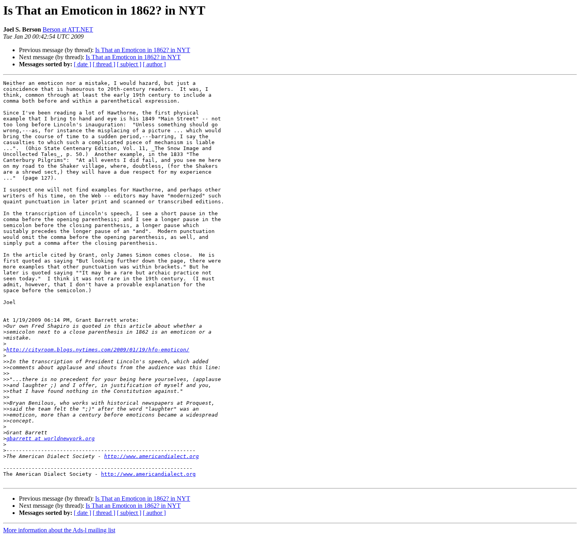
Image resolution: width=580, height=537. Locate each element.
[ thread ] (104, 64)
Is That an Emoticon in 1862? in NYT (142, 50)
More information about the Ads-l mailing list (59, 530)
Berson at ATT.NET (68, 29)
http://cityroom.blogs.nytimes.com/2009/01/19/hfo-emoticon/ (97, 350)
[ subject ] (129, 64)
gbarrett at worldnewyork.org (50, 438)
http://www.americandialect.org (151, 456)
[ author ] (154, 64)
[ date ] (82, 64)
